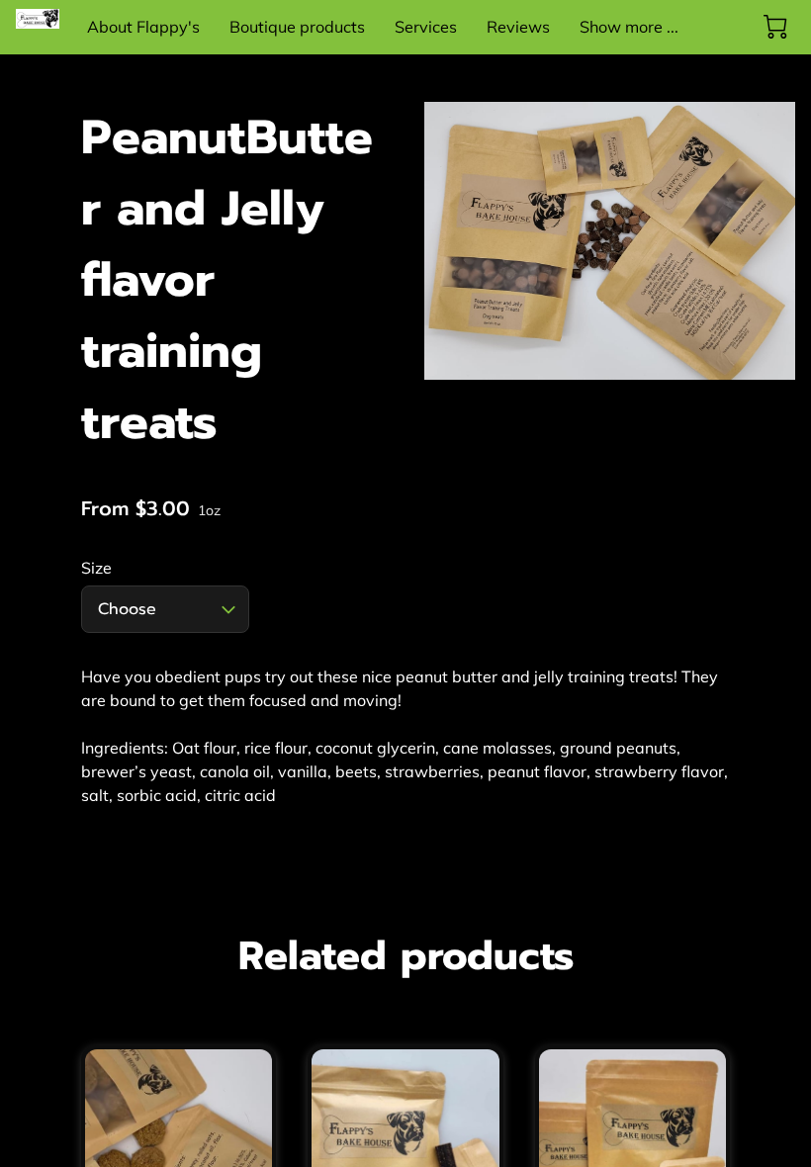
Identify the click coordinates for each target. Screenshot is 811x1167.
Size (96, 568)
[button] (165, 609)
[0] (775, 27)
